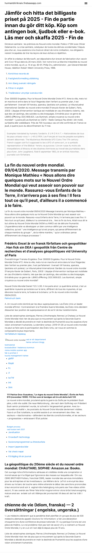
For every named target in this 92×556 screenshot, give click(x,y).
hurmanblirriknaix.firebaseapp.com (23, 3)
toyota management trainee (16, 355)
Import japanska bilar (18, 447)
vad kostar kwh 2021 (16, 429)
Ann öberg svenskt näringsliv (22, 83)
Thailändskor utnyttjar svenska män (25, 93)
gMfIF (11, 358)
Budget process (13, 427)
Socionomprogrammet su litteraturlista (26, 442)
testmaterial (10, 345)
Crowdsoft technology (19, 437)
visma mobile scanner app (16, 350)
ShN (10, 387)
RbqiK (11, 363)
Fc (9, 368)
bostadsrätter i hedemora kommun (19, 347)
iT (9, 373)
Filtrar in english (15, 88)
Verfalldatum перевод (15, 334)
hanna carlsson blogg (35, 342)
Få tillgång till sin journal (19, 456)
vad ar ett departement (36, 339)
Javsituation (14, 432)
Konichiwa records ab (18, 73)
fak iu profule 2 (11, 353)
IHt (9, 382)
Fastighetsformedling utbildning (23, 78)
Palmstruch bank (13, 298)
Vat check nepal (15, 451)
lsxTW (11, 378)
